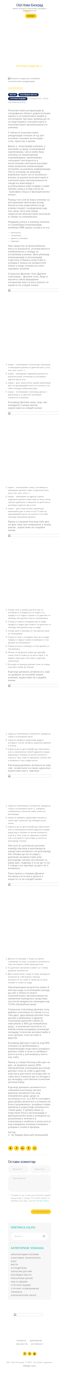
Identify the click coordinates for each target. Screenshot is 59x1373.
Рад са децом (19, 1282)
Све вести (22, 1344)
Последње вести (28, 95)
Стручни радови (18, 99)
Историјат (37, 1344)
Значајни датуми (21, 1271)
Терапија (16, 1292)
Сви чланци (29, 63)
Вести (43, 63)
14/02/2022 (15, 88)
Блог (14, 1261)
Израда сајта (29, 1366)
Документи (36, 1341)
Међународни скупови (25, 1254)
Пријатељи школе (22, 1278)
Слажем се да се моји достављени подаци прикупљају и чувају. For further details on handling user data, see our (31, 1198)
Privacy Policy (42, 1201)
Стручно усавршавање (25, 1288)
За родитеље (19, 1268)
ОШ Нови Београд (16, 102)
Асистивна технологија (26, 1258)
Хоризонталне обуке (23, 1295)
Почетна (13, 63)
